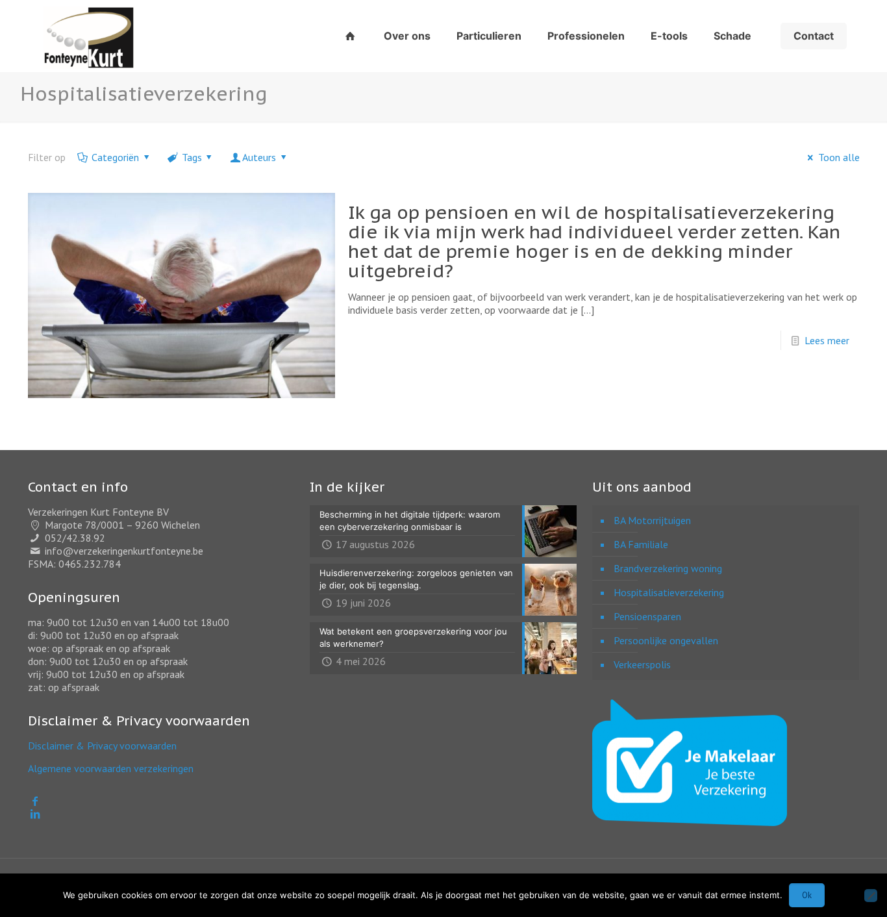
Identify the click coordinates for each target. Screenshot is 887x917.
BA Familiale (641, 544)
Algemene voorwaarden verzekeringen (111, 768)
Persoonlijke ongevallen (666, 640)
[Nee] (870, 895)
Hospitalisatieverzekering (669, 592)
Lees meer (827, 340)
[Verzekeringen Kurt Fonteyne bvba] (88, 35)
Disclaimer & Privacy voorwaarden (102, 745)
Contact (813, 35)
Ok (807, 895)
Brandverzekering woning (668, 568)
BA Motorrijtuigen (652, 520)
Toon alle (838, 157)
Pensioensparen (647, 616)
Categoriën (115, 157)
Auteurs (259, 157)
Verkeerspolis (642, 664)
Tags (192, 157)
